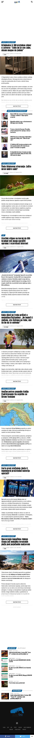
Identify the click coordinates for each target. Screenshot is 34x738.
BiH (11, 727)
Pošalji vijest (18, 729)
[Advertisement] (17, 23)
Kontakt (24, 729)
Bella (5, 54)
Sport (15, 727)
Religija (20, 727)
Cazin (4, 727)
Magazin (11, 729)
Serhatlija (6, 173)
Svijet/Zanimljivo (27, 727)
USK (8, 727)
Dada (5, 247)
